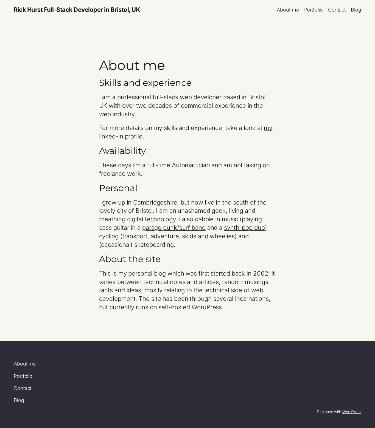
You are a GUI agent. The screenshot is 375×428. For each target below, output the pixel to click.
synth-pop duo (244, 227)
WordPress (351, 411)
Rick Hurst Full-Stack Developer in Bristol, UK (77, 9)
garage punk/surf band (174, 227)
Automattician (191, 165)
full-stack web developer (187, 97)
